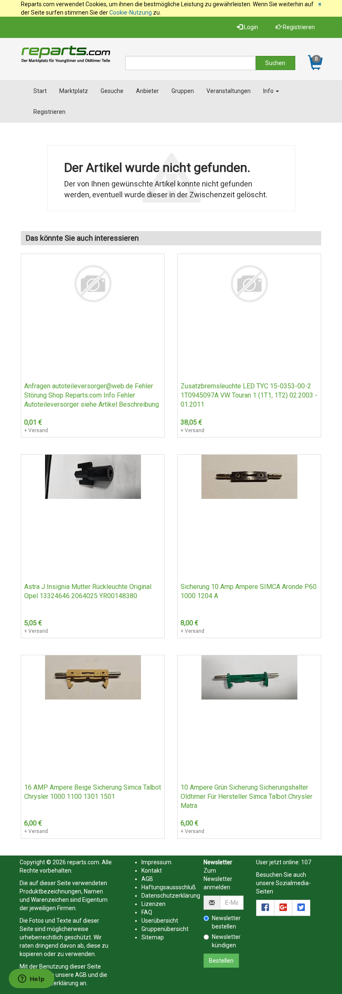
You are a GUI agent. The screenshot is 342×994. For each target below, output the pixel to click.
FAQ (146, 912)
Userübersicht (159, 920)
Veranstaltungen (228, 91)
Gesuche (112, 91)
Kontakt (151, 870)
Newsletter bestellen (226, 922)
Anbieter (147, 91)
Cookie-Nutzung (130, 12)
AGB (81, 974)
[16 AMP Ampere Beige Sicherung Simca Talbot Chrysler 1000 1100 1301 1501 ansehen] (93, 677)
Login (250, 27)
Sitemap (152, 937)
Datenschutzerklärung (170, 895)
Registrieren (298, 27)
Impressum (156, 862)
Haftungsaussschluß (168, 887)
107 (306, 862)
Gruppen (182, 91)
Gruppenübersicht (165, 929)
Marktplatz (73, 91)
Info (269, 91)
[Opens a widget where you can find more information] (31, 979)
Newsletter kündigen (226, 941)
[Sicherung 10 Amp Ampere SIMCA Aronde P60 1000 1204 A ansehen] (249, 476)
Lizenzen (153, 904)
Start (40, 91)
